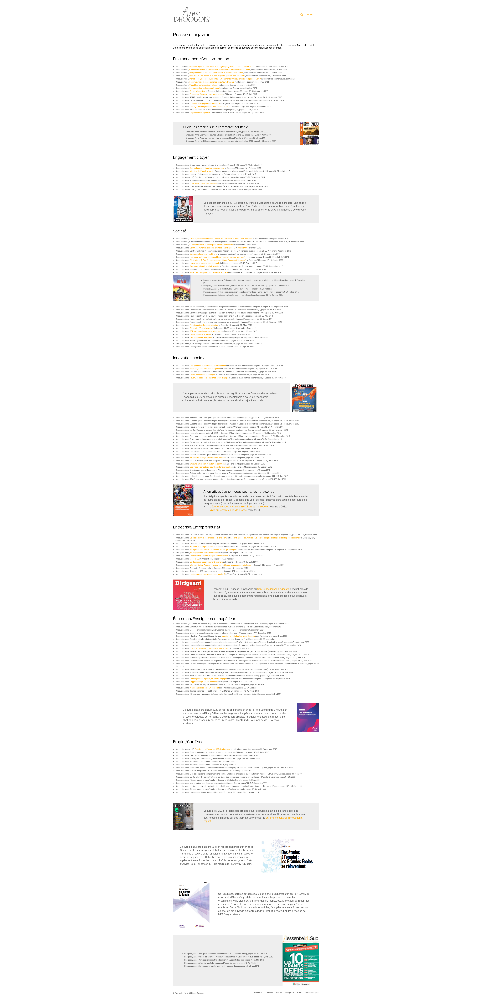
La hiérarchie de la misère (200, 334)
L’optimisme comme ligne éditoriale (205, 263)
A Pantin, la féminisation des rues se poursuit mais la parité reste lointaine (220, 238)
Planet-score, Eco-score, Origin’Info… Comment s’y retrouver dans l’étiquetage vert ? (225, 78)
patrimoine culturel (276, 818)
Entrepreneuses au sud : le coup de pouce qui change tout (214, 549)
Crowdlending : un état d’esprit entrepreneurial (209, 555)
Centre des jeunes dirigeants (273, 589)
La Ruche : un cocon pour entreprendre (206, 562)
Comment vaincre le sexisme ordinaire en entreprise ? (212, 247)
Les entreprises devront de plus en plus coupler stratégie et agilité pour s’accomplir (265, 537)
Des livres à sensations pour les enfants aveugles (211, 467)
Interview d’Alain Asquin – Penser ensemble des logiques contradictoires (220, 565)
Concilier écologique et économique (205, 103)
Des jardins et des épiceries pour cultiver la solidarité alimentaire (216, 72)
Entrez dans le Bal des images (203, 374)
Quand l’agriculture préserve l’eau (203, 85)
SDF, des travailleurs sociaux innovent (206, 331)
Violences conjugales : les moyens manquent (209, 272)
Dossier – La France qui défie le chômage (212, 749)
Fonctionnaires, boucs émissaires (204, 325)
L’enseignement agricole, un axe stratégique (208, 678)
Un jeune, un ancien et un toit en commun (207, 463)
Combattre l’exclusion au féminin (203, 254)
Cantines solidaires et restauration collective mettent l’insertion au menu (219, 69)
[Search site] (301, 15)
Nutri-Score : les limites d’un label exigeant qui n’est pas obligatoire (217, 75)
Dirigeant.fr (242, 247)
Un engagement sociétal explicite (204, 552)
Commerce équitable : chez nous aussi (206, 94)
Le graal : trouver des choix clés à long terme (209, 537)
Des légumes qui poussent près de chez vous (209, 106)
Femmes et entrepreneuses (201, 546)
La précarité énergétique (200, 112)
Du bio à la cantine (197, 91)
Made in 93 (194, 558)
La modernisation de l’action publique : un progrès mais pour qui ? (217, 257)
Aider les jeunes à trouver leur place (205, 368)
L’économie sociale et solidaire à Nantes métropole (239, 506)
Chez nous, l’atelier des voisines (203, 183)
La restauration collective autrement (204, 88)
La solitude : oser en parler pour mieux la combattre (211, 244)
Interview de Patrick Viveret (201, 171)
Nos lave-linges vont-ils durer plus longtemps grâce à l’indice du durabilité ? (221, 66)
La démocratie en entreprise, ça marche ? (207, 574)
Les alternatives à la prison (201, 337)
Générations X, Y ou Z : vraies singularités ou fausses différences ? (218, 260)
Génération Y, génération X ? (202, 328)
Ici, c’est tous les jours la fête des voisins (207, 457)
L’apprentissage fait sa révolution (204, 681)
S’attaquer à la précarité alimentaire (204, 266)
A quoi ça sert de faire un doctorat (204, 687)
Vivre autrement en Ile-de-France (228, 510)
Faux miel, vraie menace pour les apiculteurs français (211, 82)
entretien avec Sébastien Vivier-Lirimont (238, 636)
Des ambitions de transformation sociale (207, 168)
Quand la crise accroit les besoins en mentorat (209, 648)
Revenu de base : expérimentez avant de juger (209, 377)
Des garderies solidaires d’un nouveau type (208, 365)
